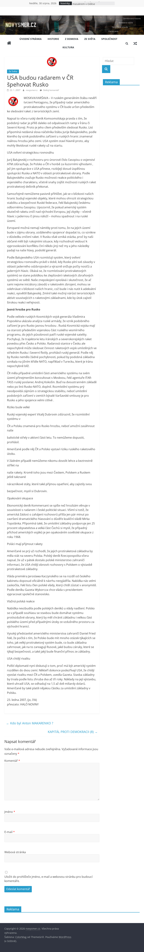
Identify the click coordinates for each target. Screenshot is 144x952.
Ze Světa (89, 39)
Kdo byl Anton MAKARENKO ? (29, 723)
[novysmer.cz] (72, 17)
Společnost (109, 39)
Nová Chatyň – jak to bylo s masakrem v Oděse (88, 5)
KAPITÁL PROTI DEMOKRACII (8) (73, 732)
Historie (53, 39)
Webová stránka (15, 852)
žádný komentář (51, 90)
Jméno (9, 812)
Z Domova (71, 39)
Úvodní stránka (30, 39)
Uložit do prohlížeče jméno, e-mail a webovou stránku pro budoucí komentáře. (48, 879)
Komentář (12, 761)
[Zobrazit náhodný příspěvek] (135, 43)
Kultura (68, 47)
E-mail (9, 832)
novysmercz (32, 90)
